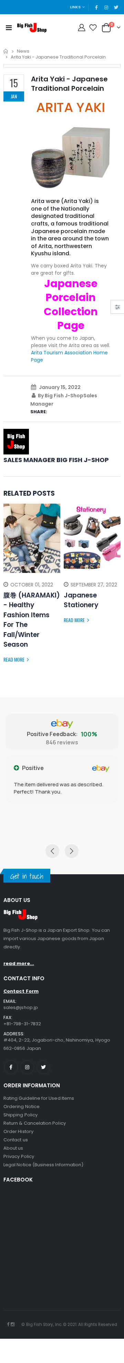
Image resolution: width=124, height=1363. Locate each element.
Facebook (11, 1067)
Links (75, 7)
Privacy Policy (18, 1156)
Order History (18, 1131)
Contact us (15, 1139)
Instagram (27, 1067)
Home (6, 51)
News (23, 51)
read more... (18, 963)
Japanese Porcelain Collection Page (71, 304)
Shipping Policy (20, 1115)
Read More (14, 659)
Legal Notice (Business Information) (43, 1164)
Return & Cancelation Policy (34, 1123)
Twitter (43, 1067)
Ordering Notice (21, 1106)
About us (13, 1148)
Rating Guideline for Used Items (38, 1098)
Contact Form (21, 991)
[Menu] (9, 28)
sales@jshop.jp (20, 1007)
